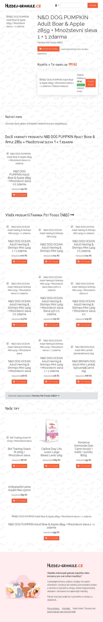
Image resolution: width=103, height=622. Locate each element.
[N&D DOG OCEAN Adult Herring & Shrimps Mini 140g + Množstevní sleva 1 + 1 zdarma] (51, 345)
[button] (57, 5)
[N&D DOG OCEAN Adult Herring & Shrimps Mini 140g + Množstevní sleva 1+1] (84, 288)
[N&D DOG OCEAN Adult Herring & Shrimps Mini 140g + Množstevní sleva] (19, 348)
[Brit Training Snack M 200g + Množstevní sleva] (19, 439)
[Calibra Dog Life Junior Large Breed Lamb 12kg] (51, 430)
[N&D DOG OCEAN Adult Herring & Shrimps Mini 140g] (51, 233)
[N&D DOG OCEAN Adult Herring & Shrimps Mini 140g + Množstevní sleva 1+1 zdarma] (19, 288)
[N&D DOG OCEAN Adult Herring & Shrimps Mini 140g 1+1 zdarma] (84, 230)
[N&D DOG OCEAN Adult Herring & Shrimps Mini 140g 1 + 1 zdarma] (19, 230)
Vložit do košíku (50, 49)
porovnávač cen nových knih (61, 611)
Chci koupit (20, 195)
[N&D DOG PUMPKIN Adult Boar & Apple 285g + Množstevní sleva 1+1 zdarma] (19, 158)
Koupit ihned (90, 83)
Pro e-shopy (53, 608)
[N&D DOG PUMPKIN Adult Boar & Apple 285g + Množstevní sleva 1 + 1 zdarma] (51, 516)
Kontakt (66, 608)
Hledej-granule (23, 5)
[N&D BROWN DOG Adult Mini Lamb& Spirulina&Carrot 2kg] (84, 350)
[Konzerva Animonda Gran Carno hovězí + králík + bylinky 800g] (84, 436)
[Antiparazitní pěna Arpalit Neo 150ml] (19, 480)
